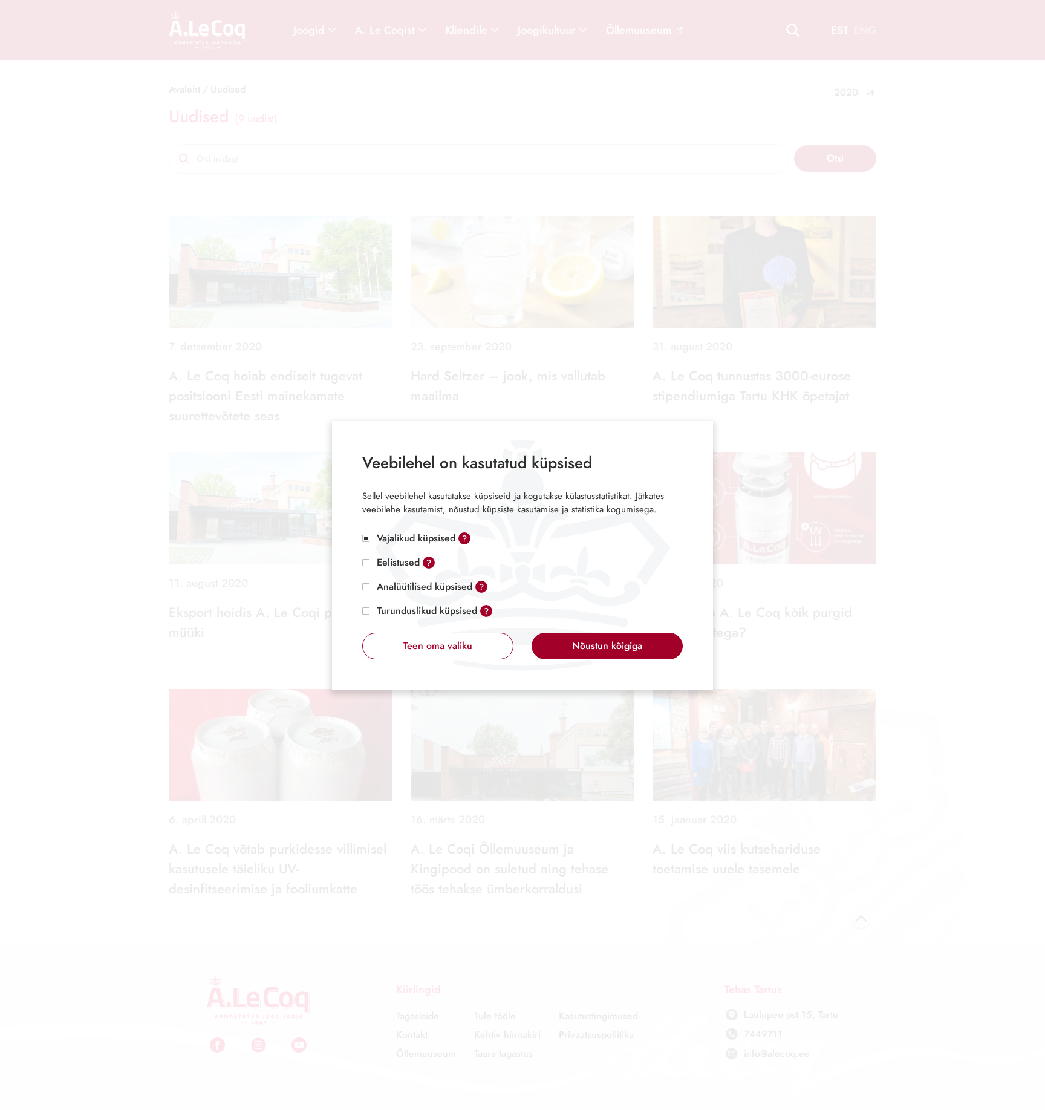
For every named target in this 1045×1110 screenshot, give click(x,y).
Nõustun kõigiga (607, 646)
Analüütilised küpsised (424, 586)
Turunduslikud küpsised (427, 611)
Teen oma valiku (437, 646)
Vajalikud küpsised (416, 538)
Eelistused (398, 562)
